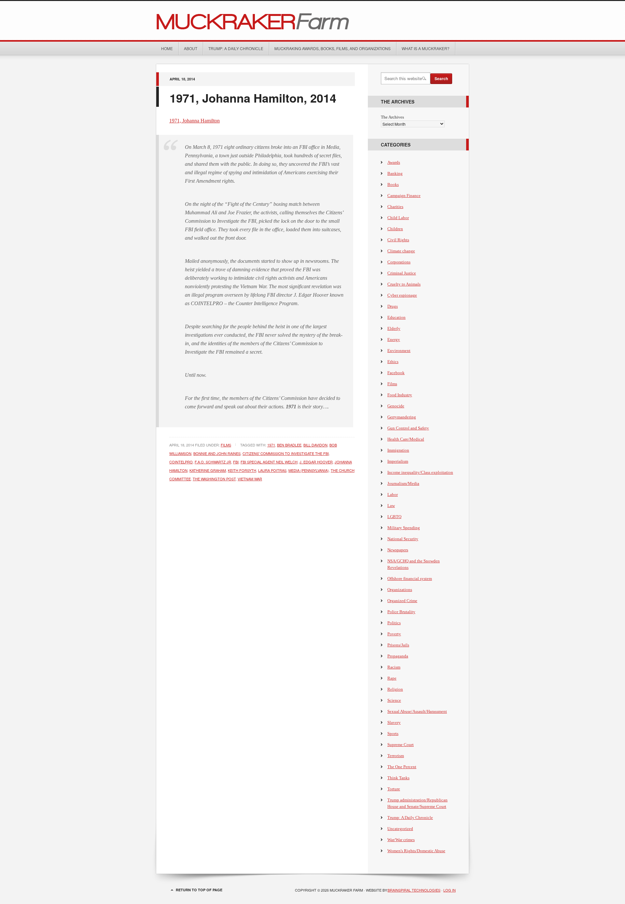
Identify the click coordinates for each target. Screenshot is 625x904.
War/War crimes (401, 839)
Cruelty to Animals (404, 284)
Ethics (392, 361)
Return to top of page (199, 889)
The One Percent (401, 766)
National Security (402, 538)
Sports (392, 733)
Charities (395, 206)
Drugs (392, 306)
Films (226, 444)
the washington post (214, 478)
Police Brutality (401, 611)
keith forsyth (242, 470)
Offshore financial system (409, 578)
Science (394, 700)
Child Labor (398, 217)
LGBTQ (394, 516)
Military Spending (403, 527)
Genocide (395, 405)
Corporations (398, 262)
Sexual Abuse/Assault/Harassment (417, 711)
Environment (398, 350)
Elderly (393, 328)
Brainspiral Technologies (414, 890)
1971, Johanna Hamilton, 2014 (253, 97)
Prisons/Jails (398, 645)
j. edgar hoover (316, 461)
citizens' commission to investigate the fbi (286, 453)
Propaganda (397, 656)
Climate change (401, 250)
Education (396, 317)
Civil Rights (398, 239)
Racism (393, 667)
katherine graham (207, 470)
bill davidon (315, 444)
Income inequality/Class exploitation (420, 472)
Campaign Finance (404, 195)
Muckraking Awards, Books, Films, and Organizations (332, 48)
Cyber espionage (402, 295)
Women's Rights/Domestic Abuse (416, 850)
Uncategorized (400, 828)
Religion (395, 689)
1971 (271, 444)
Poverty (394, 633)
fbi (236, 461)
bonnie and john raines (217, 453)
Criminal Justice (401, 273)
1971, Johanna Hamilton (194, 120)
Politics (394, 622)
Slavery (394, 722)
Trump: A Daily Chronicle (235, 48)
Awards (393, 162)
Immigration (398, 450)
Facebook (396, 372)
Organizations (399, 589)
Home (167, 48)
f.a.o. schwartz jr (213, 461)
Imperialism (397, 461)
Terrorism (395, 755)
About (190, 48)
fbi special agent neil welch (269, 461)
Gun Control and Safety (408, 428)
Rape (391, 678)
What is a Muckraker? (426, 48)
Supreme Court (400, 744)
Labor (392, 494)
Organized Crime (402, 600)
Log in (449, 890)
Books (393, 184)
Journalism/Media (403, 483)
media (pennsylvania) (308, 470)
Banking (395, 173)
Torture (393, 788)
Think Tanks (398, 777)
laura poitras (272, 470)
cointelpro (181, 461)
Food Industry (399, 394)
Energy (393, 339)
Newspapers (397, 549)
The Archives (392, 117)
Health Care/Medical (405, 439)
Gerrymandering (401, 417)
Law (391, 505)
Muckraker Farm (312, 20)
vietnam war (250, 478)
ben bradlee (289, 444)
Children (395, 228)
